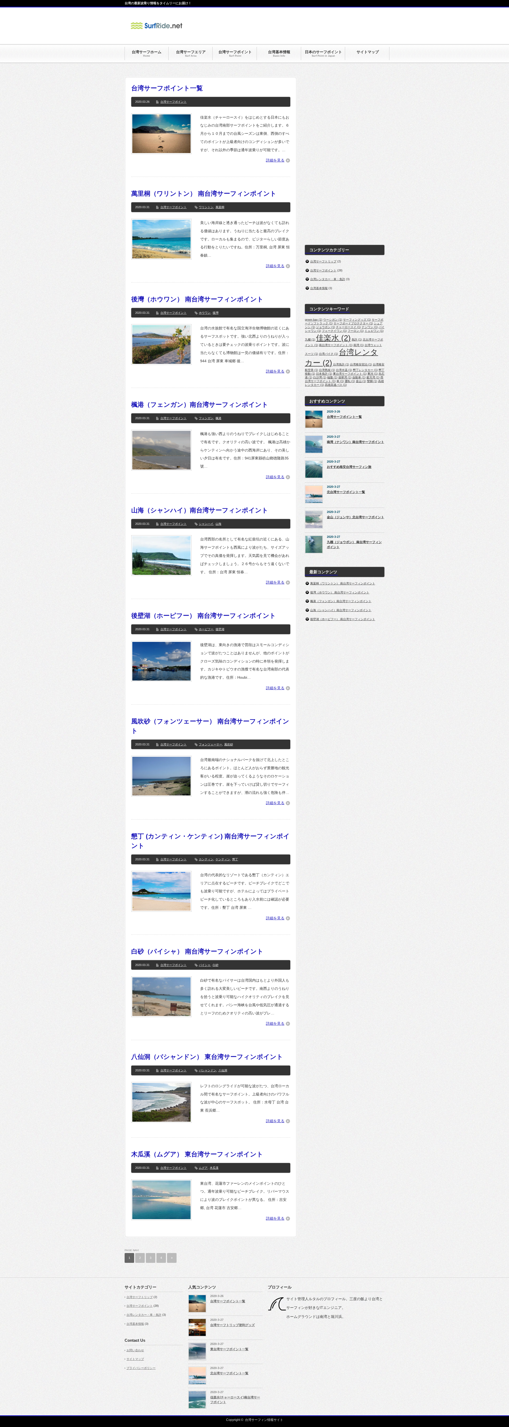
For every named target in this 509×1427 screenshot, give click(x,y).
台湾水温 (344, 370)
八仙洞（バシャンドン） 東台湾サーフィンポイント (207, 1056)
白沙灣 (319, 377)
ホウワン (204, 312)
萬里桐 (220, 207)
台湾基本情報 (319, 288)
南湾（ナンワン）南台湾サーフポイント (355, 442)
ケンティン (223, 859)
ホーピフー (206, 629)
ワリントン (206, 207)
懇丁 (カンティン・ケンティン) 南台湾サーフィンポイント (210, 841)
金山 (361, 381)
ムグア (203, 1167)
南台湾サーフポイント (336, 345)
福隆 (332, 377)
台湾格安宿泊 (361, 364)
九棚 (310, 339)
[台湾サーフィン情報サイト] (156, 32)
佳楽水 (333, 337)
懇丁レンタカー (365, 370)
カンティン (206, 859)
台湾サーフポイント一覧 (167, 88)
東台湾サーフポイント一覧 (229, 1349)
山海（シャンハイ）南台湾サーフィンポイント (199, 510)
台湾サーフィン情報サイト (264, 1420)
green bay (313, 319)
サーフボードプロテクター (353, 323)
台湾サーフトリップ (323, 261)
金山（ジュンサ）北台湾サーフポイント (355, 517)
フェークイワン (334, 330)
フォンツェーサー (210, 744)
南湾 (358, 345)
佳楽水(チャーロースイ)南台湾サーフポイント (235, 1399)
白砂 (215, 965)
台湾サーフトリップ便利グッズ (232, 1325)
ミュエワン (374, 330)
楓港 (218, 418)
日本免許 (324, 373)
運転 (350, 381)
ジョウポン (325, 327)
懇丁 (235, 859)
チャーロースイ (348, 327)
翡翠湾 (345, 377)
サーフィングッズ (357, 319)
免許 (357, 339)
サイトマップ (135, 1359)
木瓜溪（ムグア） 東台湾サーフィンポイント (197, 1154)
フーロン (356, 330)
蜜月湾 (373, 377)
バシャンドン (207, 1070)
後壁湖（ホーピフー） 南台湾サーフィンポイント (203, 615)
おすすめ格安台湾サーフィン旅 (349, 467)
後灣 (215, 312)
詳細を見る (275, 160)
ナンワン (370, 327)
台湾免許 (341, 364)
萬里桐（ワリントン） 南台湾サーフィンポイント (204, 193)
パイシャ (204, 965)
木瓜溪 (214, 1167)
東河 (372, 373)
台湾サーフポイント (173, 101)
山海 (218, 523)
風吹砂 (228, 744)
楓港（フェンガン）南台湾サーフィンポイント (199, 404)
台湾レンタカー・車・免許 (327, 279)
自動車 (359, 377)
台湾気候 (327, 370)
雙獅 (372, 381)
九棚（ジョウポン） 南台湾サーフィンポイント (354, 544)
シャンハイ (206, 523)
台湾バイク (328, 353)
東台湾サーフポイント (350, 373)
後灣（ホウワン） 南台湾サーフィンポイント (197, 299)
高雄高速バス (336, 384)
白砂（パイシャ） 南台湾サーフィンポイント (197, 951)
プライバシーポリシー (141, 1368)
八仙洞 (222, 1070)
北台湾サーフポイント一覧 (346, 492)
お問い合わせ (135, 1350)
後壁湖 (220, 629)
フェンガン (206, 418)
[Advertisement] (287, 26)
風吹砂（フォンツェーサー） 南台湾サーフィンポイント (210, 726)
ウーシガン (332, 319)
